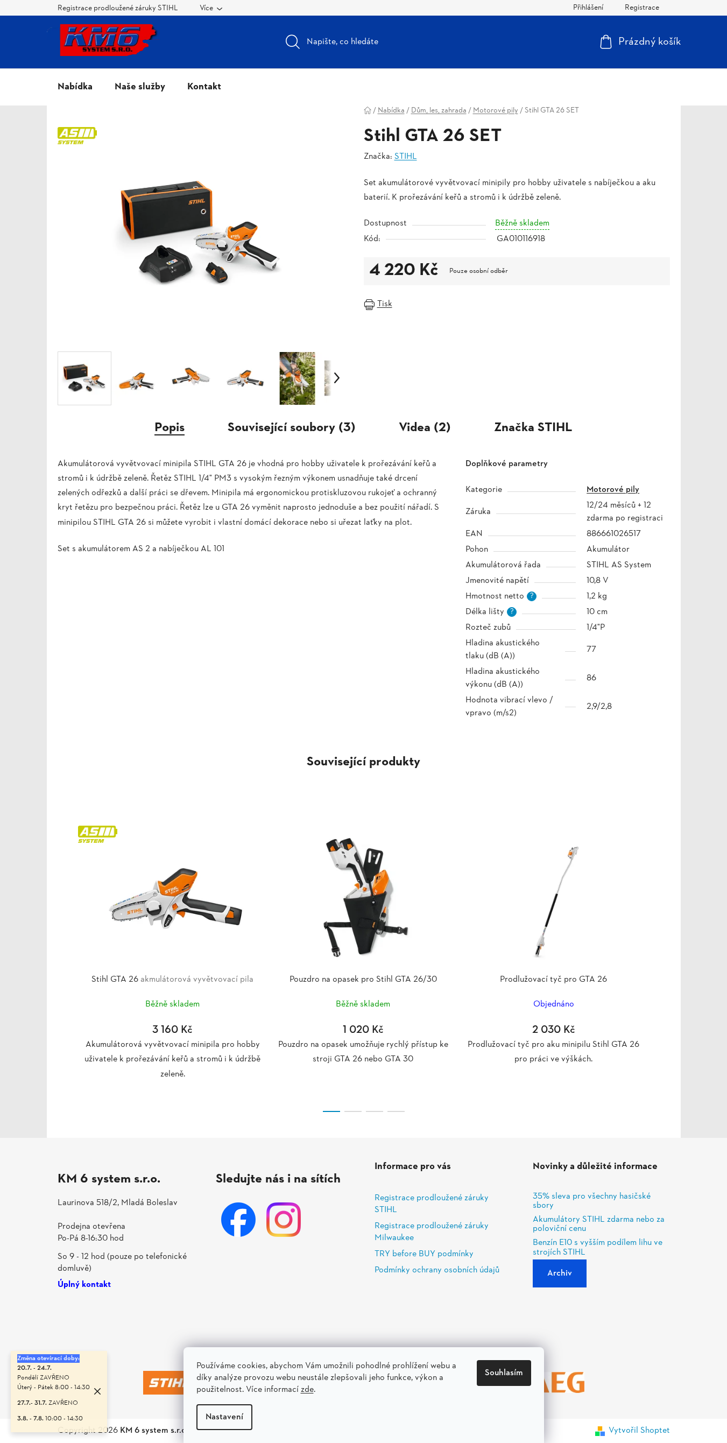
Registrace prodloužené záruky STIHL (118, 8)
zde (307, 1390)
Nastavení (224, 1417)
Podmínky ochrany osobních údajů (437, 1270)
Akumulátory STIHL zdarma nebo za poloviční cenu (599, 1224)
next (661, 965)
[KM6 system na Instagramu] (283, 1219)
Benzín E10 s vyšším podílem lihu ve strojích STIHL (597, 1247)
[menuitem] (75, 87)
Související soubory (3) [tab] (292, 428)
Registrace (642, 8)
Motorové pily (613, 490)
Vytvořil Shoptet (639, 1431)
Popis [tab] (169, 428)
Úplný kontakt (84, 1285)
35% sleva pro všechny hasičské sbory (592, 1201)
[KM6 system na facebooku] (238, 1219)
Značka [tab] (533, 428)
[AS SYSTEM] (172, 896)
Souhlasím (504, 1373)
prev (66, 965)
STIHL (405, 157)
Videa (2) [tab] (425, 428)
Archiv (559, 1273)
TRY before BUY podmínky (424, 1254)
